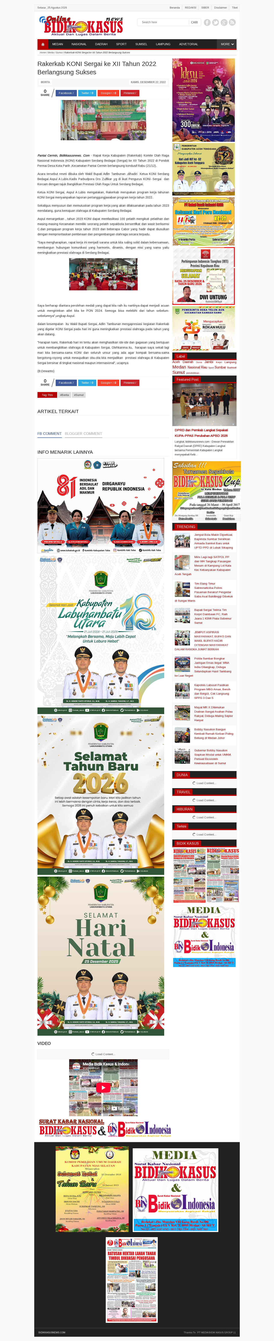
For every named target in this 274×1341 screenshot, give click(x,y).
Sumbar (220, 367)
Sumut (178, 372)
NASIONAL (79, 44)
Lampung (231, 362)
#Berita (64, 395)
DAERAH (101, 44)
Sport (211, 367)
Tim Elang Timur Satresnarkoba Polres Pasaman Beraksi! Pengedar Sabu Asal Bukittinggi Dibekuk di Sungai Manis (204, 592)
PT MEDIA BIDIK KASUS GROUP (215, 1332)
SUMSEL (141, 44)
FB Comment (49, 434)
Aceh (176, 362)
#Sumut (78, 395)
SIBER (205, 7)
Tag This (47, 395)
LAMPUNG (163, 44)
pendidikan (192, 372)
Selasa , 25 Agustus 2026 (52, 7)
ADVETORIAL (188, 44)
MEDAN (57, 44)
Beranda (175, 7)
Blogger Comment (83, 434)
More (225, 44)
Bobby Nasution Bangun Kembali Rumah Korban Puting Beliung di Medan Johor (213, 734)
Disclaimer (220, 7)
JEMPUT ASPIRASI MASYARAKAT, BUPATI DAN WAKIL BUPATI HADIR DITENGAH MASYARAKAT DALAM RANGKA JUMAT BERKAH (203, 641)
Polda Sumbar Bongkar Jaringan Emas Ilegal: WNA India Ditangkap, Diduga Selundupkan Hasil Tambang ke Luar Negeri (203, 667)
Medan (179, 366)
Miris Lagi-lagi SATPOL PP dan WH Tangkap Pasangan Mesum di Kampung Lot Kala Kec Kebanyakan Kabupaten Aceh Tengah (203, 565)
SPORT (121, 44)
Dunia (199, 362)
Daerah (188, 362)
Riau (204, 367)
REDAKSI (190, 7)
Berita (45, 82)
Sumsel (232, 367)
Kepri (219, 362)
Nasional (194, 367)
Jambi (209, 362)
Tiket (235, 7)
